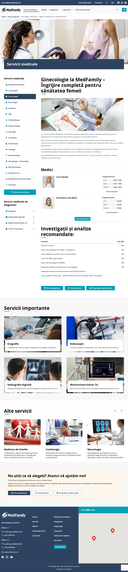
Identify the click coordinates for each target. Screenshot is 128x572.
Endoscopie (58, 526)
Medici (44, 10)
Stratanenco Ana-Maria (66, 198)
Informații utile (85, 3)
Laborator (67, 10)
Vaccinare (58, 540)
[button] (94, 539)
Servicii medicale (30, 10)
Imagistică (54, 10)
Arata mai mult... (112, 191)
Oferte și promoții (82, 10)
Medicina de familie (62, 517)
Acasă (4, 17)
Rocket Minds (67, 569)
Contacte (98, 3)
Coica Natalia (62, 177)
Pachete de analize (61, 536)
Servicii (35, 522)
